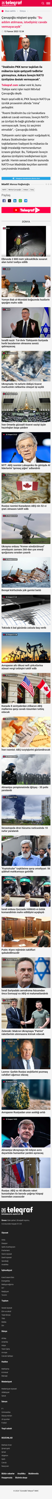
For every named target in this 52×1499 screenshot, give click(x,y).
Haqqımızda (7, 1477)
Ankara (25, 190)
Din (3, 1325)
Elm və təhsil (6, 1311)
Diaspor (5, 1243)
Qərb (3, 1459)
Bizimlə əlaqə (21, 1477)
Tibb (3, 1318)
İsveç (32, 190)
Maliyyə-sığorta (8, 1284)
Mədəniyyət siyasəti (9, 1389)
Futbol (4, 1423)
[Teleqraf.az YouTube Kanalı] (26, 209)
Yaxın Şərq (6, 1349)
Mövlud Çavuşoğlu (14, 190)
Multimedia (33, 1473)
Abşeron (5, 1456)
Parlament (6, 1250)
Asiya (4, 1345)
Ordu (3, 1240)
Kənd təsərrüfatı (8, 1277)
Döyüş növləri (7, 1416)
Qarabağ (5, 1261)
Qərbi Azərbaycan (8, 1247)
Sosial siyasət (7, 1308)
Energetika (6, 1281)
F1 (3, 1409)
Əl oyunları (6, 1419)
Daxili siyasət (7, 1257)
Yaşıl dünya (6, 1315)
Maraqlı (4, 1376)
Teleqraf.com (10, 85)
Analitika (5, 1265)
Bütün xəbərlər (8, 1473)
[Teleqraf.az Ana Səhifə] (12, 3)
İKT (3, 1288)
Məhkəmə (5, 1369)
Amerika (5, 1342)
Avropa (4, 1352)
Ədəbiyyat (5, 1392)
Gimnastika (6, 1412)
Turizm (4, 1295)
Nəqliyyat (5, 1291)
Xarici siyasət (7, 1254)
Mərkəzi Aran (7, 1445)
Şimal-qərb (6, 1448)
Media (4, 1322)
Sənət (4, 1396)
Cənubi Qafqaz (7, 1356)
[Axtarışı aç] (43, 3)
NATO (4, 190)
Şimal (4, 1452)
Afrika (4, 1338)
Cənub (4, 1463)
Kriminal (5, 1372)
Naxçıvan (5, 1466)
